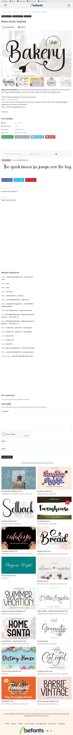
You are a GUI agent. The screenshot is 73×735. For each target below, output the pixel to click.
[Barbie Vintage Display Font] (54, 688)
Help (7, 283)
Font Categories (13, 12)
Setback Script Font (9, 521)
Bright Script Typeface (8, 200)
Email (3, 449)
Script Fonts (28, 16)
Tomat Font (9, 344)
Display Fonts (5, 614)
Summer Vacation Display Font (13, 611)
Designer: (6, 129)
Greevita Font (42, 641)
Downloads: (7, 126)
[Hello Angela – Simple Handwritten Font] (54, 598)
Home (5, 12)
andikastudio (19, 129)
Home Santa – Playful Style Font (13, 641)
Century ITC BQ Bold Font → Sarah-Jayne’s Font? (19, 352)
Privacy (13, 724)
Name (3, 441)
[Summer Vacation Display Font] (18, 598)
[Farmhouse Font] (54, 508)
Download (8, 137)
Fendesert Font (7, 701)
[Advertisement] (15, 236)
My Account (22, 1)
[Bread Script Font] (54, 538)
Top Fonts (61, 724)
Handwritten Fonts (17, 16)
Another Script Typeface (9, 191)
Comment (5, 411)
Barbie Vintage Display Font (48, 701)
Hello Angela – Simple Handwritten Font (52, 611)
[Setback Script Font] (18, 508)
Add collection (38, 137)
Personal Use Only (21, 133)
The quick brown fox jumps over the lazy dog (37, 167)
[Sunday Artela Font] (54, 478)
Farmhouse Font (43, 521)
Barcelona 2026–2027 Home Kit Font (22, 356)
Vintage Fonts (24, 704)
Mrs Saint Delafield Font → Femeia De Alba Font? (20, 348)
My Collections (32, 1)
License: (5, 133)
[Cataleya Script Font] (18, 538)
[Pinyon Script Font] (18, 565)
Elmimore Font (43, 581)
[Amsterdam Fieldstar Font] (18, 478)
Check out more (23, 137)
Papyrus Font (10, 336)
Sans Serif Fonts (6, 704)
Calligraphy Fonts (24, 12)
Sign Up (12, 1)
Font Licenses (29, 724)
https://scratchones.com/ (9, 99)
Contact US (52, 724)
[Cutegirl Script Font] (54, 658)
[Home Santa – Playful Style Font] (18, 628)
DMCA (20, 724)
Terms (7, 724)
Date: (5, 123)
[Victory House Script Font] (18, 658)
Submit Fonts (43, 1)
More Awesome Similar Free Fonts (37, 463)
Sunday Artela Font (44, 491)
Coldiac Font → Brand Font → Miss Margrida (19, 328)
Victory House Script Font (11, 671)
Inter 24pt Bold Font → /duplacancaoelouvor (19, 310)
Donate (51, 137)
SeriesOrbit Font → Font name (15, 296)
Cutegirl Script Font (44, 671)
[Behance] (47, 730)
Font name (9, 291)
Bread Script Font (44, 551)
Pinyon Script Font (8, 575)
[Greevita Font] (54, 628)
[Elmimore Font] (54, 568)
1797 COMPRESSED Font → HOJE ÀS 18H (17, 300)
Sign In (5, 1)
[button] (69, 6)
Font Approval (41, 724)
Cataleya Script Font (9, 551)
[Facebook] (51, 730)
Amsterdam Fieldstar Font (11, 491)
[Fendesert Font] (18, 688)
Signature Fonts (62, 584)
